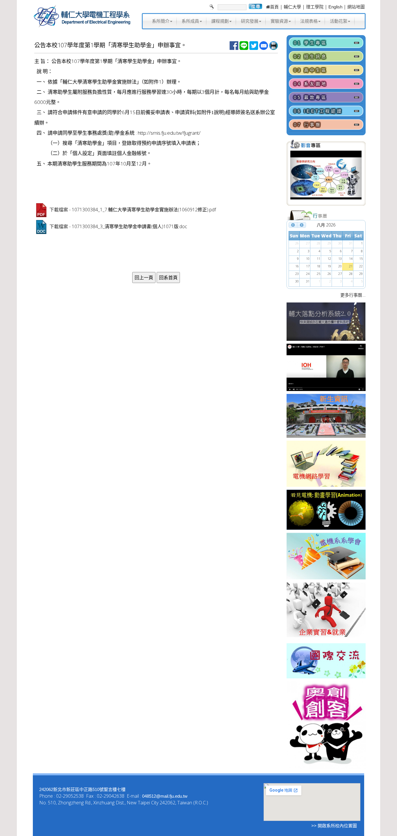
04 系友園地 (310, 83)
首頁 (274, 6)
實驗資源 (279, 21)
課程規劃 (220, 21)
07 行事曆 (307, 124)
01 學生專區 (310, 42)
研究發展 (249, 21)
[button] (295, 177)
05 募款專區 (310, 97)
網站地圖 (356, 6)
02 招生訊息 (310, 56)
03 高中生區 (310, 70)
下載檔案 (58, 209)
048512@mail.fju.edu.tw (164, 796)
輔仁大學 (292, 6)
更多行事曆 (351, 295)
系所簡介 (160, 21)
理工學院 (314, 6)
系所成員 (190, 21)
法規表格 (309, 21)
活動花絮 (338, 21)
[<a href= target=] (326, 177)
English (335, 6)
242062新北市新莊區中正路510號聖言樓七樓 (82, 789)
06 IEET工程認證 (318, 111)
